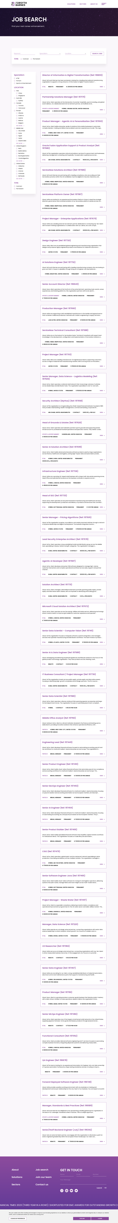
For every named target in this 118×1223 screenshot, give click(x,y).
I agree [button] (100, 1218)
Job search (42, 1169)
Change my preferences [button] (18, 1218)
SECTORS (83, 4)
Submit (99, 1188)
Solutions (17, 1177)
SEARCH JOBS (97, 54)
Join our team (44, 1177)
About (15, 1169)
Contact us (42, 1184)
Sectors (16, 1184)
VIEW (101, 87)
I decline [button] (82, 1218)
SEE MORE (19, 126)
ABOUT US (94, 4)
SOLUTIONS (71, 4)
